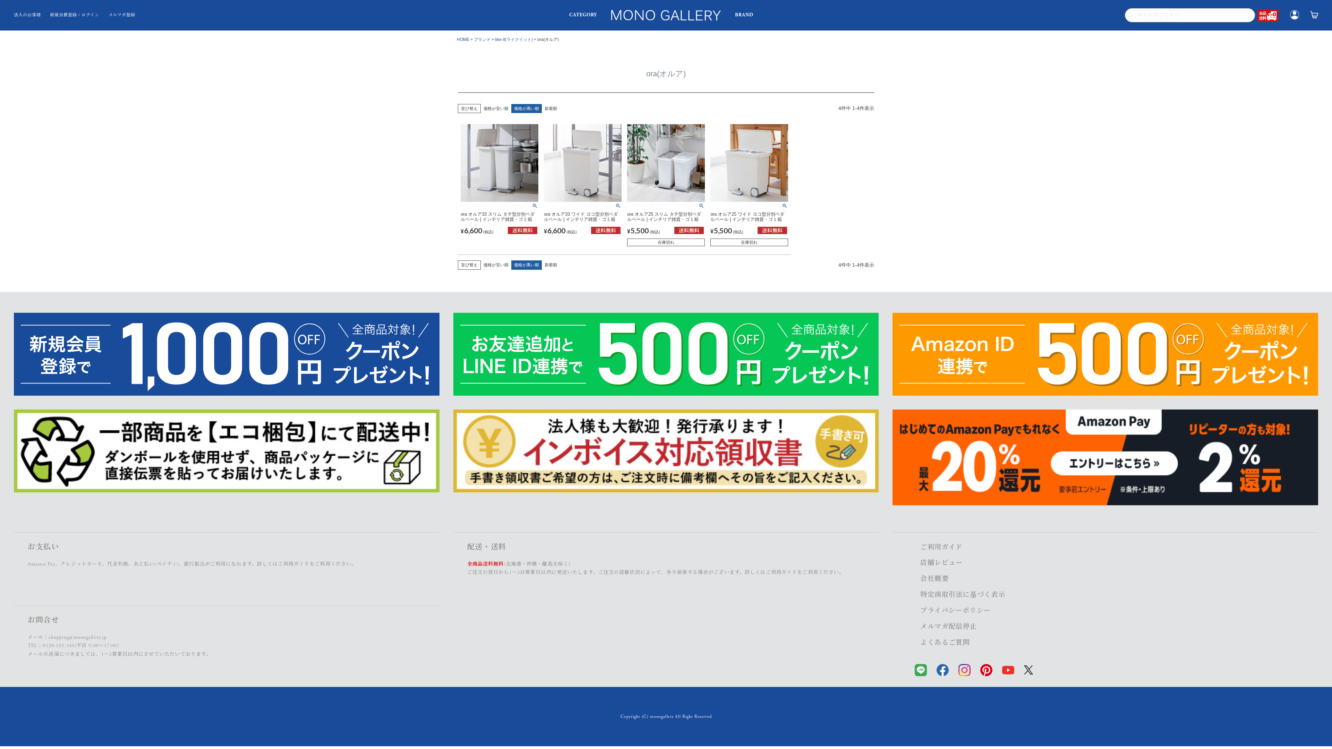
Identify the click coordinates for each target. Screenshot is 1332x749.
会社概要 (934, 579)
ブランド (482, 39)
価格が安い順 (496, 108)
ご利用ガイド (293, 564)
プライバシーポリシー (955, 610)
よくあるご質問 (945, 642)
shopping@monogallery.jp (78, 637)
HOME (463, 39)
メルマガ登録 (122, 15)
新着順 (551, 108)
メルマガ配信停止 (948, 626)
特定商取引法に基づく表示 (962, 595)
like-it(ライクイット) (514, 39)
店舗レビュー (941, 563)
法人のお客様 (27, 15)
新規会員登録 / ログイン (74, 15)
